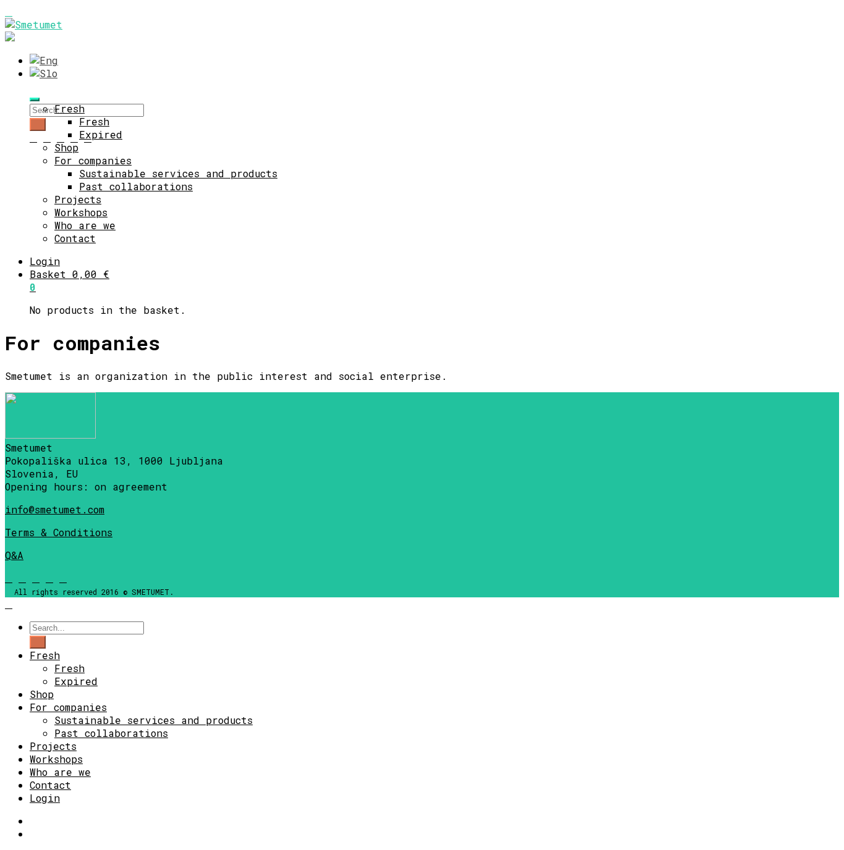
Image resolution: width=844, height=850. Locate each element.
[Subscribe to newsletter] (33, 137)
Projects (77, 199)
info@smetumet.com (54, 509)
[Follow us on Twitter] (74, 137)
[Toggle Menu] (35, 99)
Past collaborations (136, 186)
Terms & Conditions (58, 532)
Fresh (69, 108)
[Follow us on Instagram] (60, 137)
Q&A (14, 555)
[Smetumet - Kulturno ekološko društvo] (33, 24)
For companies (93, 160)
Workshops (81, 212)
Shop (66, 147)
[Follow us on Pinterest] (63, 577)
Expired (100, 134)
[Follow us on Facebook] (47, 137)
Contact (75, 238)
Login (45, 261)
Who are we (85, 225)
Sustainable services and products (178, 173)
